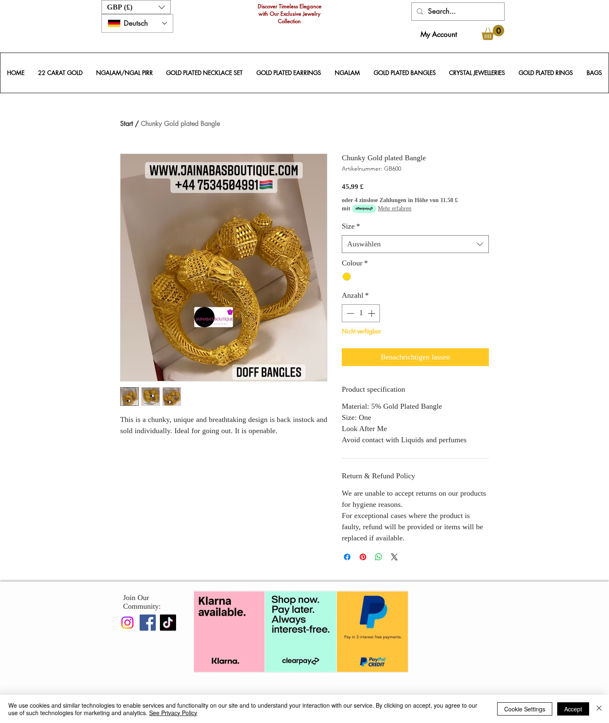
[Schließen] (599, 708)
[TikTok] (168, 623)
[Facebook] (148, 623)
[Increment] (372, 313)
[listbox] (136, 7)
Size (351, 226)
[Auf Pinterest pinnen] (363, 557)
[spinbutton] (361, 313)
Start (126, 123)
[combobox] (415, 244)
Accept (573, 709)
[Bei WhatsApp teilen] (379, 557)
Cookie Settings (524, 709)
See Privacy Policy (173, 713)
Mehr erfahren (394, 208)
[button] (136, 7)
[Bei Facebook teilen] (347, 557)
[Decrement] (349, 313)
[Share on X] (394, 557)
